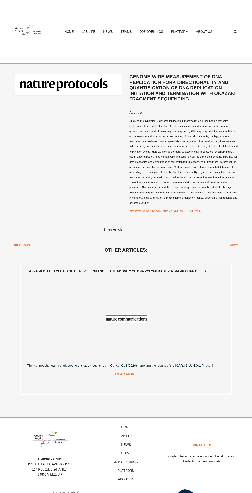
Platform (179, 31)
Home (69, 31)
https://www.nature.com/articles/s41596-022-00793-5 (166, 211)
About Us (204, 31)
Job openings (151, 31)
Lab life (88, 31)
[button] (235, 31)
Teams (126, 31)
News (108, 31)
